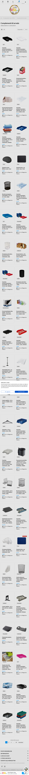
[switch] (26, 773)
